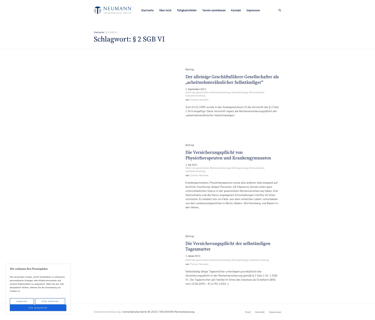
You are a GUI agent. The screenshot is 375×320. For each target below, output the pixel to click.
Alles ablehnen (50, 301)
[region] (38, 289)
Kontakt (260, 312)
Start (248, 312)
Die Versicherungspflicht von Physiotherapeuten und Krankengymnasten (228, 155)
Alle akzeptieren (38, 307)
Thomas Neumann (199, 99)
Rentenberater (256, 92)
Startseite (99, 32)
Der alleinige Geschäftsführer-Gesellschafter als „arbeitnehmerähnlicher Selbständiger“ (232, 79)
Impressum (275, 312)
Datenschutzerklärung (107, 312)
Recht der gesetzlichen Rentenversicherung (207, 92)
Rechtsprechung (239, 92)
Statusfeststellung (195, 95)
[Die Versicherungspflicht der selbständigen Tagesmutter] (131, 260)
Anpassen (21, 301)
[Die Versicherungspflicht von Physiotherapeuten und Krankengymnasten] (131, 176)
